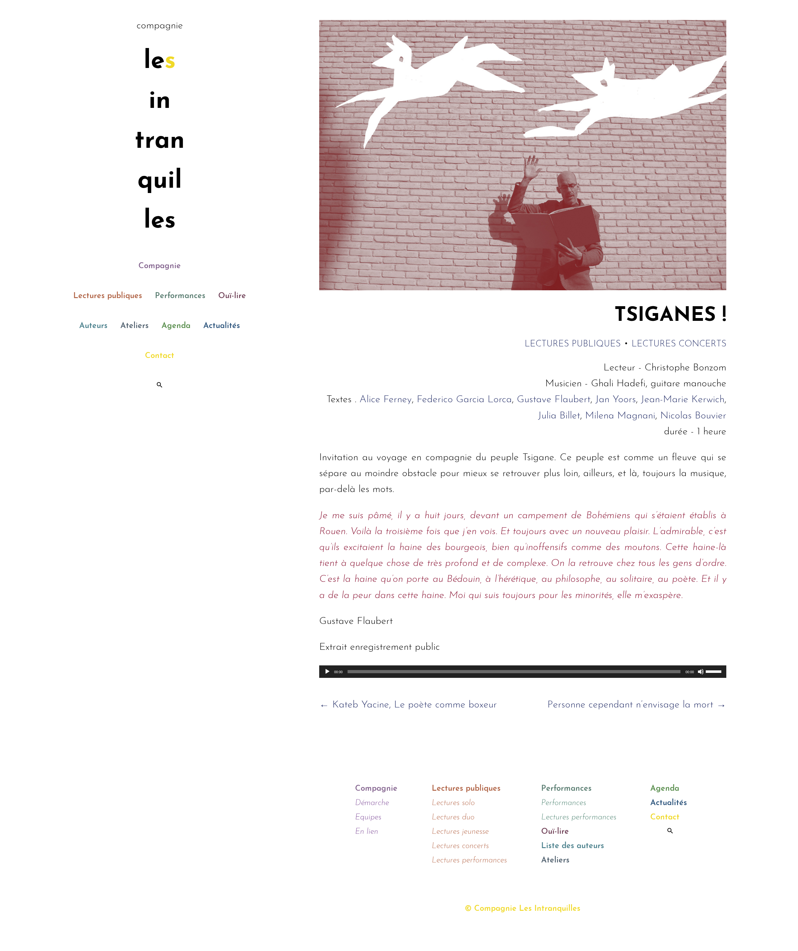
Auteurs (93, 326)
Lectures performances (469, 860)
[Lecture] (327, 672)
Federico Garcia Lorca (464, 400)
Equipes (368, 817)
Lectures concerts (679, 344)
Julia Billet (559, 416)
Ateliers (134, 326)
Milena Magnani (620, 416)
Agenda (175, 326)
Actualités (221, 326)
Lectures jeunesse (460, 832)
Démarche (372, 803)
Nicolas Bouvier (693, 416)
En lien (366, 832)
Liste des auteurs (572, 846)
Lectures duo (453, 817)
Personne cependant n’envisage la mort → (636, 705)
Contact (159, 356)
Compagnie (159, 266)
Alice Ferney (385, 400)
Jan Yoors (615, 400)
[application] (522, 671)
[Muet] (701, 672)
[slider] (714, 671)
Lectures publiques (107, 296)
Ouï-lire (232, 296)
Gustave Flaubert (553, 400)
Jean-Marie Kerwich (682, 400)
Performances (180, 296)
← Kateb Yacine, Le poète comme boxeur (408, 705)
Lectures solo (453, 803)
